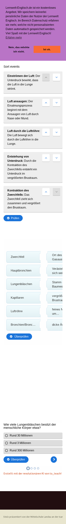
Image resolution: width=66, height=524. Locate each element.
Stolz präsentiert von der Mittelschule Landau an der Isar (33, 516)
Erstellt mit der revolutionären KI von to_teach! (32, 473)
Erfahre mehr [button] (14, 37)
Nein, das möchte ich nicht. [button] (18, 49)
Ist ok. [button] (47, 49)
